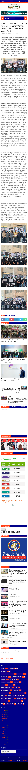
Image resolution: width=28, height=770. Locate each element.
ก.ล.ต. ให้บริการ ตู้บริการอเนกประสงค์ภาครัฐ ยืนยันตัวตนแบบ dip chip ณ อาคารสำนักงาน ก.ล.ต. (18, 625)
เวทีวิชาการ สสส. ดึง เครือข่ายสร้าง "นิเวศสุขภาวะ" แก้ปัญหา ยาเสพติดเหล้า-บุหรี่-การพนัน (13, 360)
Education (12, 679)
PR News (7, 315)
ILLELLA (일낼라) (13, 594)
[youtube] (23, 1)
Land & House (10, 703)
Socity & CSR (4, 676)
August (4, 727)
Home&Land (11, 695)
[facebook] (19, 1)
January (4, 742)
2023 (3, 716)
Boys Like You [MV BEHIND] (15, 617)
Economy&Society (17, 676)
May (3, 733)
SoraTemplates (24, 760)
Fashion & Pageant (15, 701)
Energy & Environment (18, 693)
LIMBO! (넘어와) (13, 588)
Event (2, 695)
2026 (3, 710)
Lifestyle (16, 690)
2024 (3, 714)
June (3, 731)
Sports (3, 679)
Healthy (16, 682)
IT (16, 687)
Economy (20, 674)
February (4, 739)
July (3, 729)
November (4, 720)
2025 (3, 712)
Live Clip (20, 703)
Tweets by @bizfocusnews (7, 658)
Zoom (12, 315)
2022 (3, 744)
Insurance (3, 671)
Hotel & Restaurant (6, 687)
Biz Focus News (11, 760)
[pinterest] (25, 1)
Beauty (19, 695)
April (3, 735)
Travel (3, 684)
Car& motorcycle (5, 682)
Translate (12, 753)
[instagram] (26, 1)
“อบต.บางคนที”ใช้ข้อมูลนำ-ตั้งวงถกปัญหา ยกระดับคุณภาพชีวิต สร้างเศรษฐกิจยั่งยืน (12, 340)
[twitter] (21, 1)
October (4, 723)
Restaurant (20, 698)
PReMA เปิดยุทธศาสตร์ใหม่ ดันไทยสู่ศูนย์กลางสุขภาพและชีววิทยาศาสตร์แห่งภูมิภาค (13, 379)
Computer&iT (4, 693)
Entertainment (5, 690)
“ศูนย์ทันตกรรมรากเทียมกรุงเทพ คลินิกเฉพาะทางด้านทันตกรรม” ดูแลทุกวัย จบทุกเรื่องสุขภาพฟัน (18, 641)
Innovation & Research (7, 674)
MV (2, 703)
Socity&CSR (4, 701)
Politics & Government (7, 698)
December (4, 718)
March (3, 737)
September (4, 725)
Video (10, 684)
